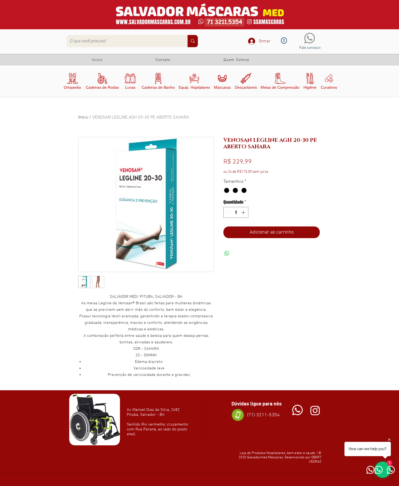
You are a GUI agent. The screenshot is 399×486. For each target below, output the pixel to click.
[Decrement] (228, 212)
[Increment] (244, 212)
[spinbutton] (236, 212)
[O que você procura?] (193, 41)
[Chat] (297, 410)
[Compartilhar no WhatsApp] (227, 253)
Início (83, 117)
